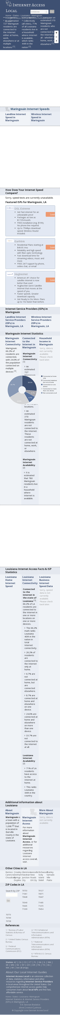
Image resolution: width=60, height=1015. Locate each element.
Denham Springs (18, 882)
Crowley (17, 878)
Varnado (50, 881)
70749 (8, 924)
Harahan (26, 881)
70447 (40, 903)
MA (49, 968)
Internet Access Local (25, 8)
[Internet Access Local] (9, 5)
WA (7, 974)
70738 (8, 927)
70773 (8, 921)
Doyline (17, 886)
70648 (24, 903)
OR (33, 971)
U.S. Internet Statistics (30, 1011)
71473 (40, 912)
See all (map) (22, 974)
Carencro (10, 881)
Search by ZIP (13, 897)
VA (48, 971)
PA (38, 971)
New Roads (33, 882)
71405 (40, 909)
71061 (24, 900)
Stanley (50, 878)
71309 (24, 915)
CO (25, 968)
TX (43, 971)
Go (52, 11)
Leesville (34, 878)
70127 (40, 897)
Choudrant (10, 884)
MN (12, 971)
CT (30, 968)
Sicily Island (41, 882)
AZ (15, 968)
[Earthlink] (10, 244)
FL (35, 968)
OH (28, 971)
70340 (24, 909)
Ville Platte (49, 885)
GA (40, 968)
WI (12, 974)
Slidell (41, 886)
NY (23, 971)
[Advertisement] (30, 75)
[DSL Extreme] (10, 208)
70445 (24, 912)
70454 (40, 915)
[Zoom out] (56, 37)
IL (44, 968)
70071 (40, 900)
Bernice (9, 878)
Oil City (33, 886)
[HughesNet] (10, 278)
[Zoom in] (56, 33)
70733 (24, 897)
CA (20, 968)
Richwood (43, 878)
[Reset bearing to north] (56, 41)
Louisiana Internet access (27, 862)
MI (7, 971)
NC (17, 971)
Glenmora (26, 878)
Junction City (26, 885)
